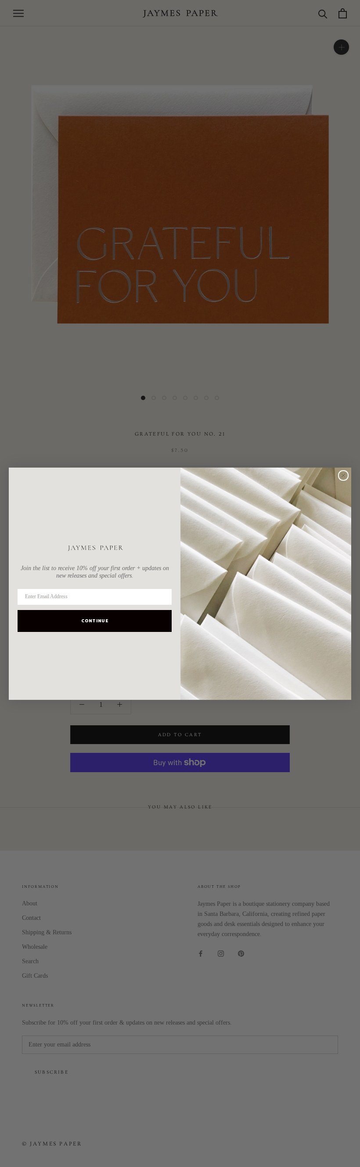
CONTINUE (94, 620)
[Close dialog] (343, 475)
